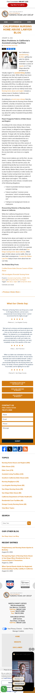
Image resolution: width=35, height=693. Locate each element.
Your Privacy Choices (14, 628)
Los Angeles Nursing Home (13, 485)
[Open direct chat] (30, 649)
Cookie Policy (28, 628)
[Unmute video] (23, 668)
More (29, 22)
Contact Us (17, 22)
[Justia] (20, 449)
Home (6, 22)
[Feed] (25, 449)
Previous (5, 292)
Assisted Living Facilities (14, 278)
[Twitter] (9, 449)
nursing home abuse (25, 281)
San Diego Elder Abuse (11, 493)
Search (29, 523)
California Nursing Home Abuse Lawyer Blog (17, 14)
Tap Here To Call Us (17, 5)
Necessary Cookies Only (11, 687)
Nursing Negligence (10, 481)
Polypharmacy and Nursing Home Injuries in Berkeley (17, 549)
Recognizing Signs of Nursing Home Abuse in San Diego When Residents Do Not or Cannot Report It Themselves (17, 558)
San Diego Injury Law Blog (10, 536)
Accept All (11, 682)
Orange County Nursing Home (14, 504)
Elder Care (7, 470)
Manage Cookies (18, 631)
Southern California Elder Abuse (15, 478)
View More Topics (8, 508)
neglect (15, 281)
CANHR (24, 278)
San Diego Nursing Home (12, 489)
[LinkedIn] (15, 449)
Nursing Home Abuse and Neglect (17, 280)
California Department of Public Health (17, 497)
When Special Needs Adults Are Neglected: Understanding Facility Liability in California (17, 568)
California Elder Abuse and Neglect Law (17, 383)
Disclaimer (17, 647)
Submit (17, 441)
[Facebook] (4, 449)
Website (17, 642)
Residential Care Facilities (12, 500)
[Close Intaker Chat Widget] (33, 649)
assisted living (19, 73)
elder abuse (10, 281)
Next (18, 292)
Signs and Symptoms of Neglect (17, 389)
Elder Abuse (8, 466)
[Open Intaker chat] (15, 692)
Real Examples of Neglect (17, 396)
